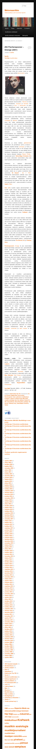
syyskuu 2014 (8, 560)
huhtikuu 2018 (8, 511)
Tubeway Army (12, 403)
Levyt (6, 684)
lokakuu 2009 (8, 644)
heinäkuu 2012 (8, 601)
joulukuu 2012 (8, 592)
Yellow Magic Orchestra (22, 156)
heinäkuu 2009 (8, 646)
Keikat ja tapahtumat (10, 679)
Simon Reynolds (19, 401)
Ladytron (12, 398)
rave (6, 747)
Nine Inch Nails (9, 740)
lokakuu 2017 (8, 520)
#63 (24, 240)
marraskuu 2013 (9, 577)
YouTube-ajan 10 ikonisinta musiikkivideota (16, 424)
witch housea (23, 328)
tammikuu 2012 (9, 612)
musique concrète (13, 736)
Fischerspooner (8, 397)
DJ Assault (7, 395)
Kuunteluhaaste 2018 (10, 682)
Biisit (6, 669)
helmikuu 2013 (8, 588)
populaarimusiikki (9, 743)
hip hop (9, 713)
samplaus (20, 746)
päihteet (22, 400)
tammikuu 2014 (9, 573)
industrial (24, 713)
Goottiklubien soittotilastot (11, 32)
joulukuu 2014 (8, 554)
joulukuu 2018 (8, 496)
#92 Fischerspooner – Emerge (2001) (14, 48)
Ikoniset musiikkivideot (11, 677)
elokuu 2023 (8, 462)
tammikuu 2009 (9, 650)
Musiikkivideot (8, 692)
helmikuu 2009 (8, 648)
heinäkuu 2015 (8, 550)
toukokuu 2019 (8, 487)
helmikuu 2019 (8, 492)
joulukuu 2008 (8, 652)
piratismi (18, 739)
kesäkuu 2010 (8, 631)
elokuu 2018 (8, 504)
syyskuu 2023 (8, 460)
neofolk (24, 736)
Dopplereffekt (14, 395)
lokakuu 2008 (8, 655)
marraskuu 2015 (9, 543)
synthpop (25, 401)
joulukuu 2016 (8, 530)
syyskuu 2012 (8, 597)
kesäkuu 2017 (8, 522)
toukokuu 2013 (8, 582)
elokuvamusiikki (10, 711)
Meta (6, 688)
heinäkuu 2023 (8, 464)
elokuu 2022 (8, 470)
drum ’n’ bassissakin (20, 105)
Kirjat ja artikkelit (9, 681)
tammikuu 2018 (9, 517)
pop (24, 740)
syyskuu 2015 (8, 547)
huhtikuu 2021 (8, 474)
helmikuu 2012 (8, 610)
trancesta (26, 103)
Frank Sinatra (17, 375)
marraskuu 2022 (9, 468)
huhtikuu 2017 (8, 526)
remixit (11, 746)
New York (17, 400)
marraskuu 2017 (9, 519)
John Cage (8, 717)
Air (29, 393)
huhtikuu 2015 (8, 552)
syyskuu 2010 (8, 625)
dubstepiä (7, 328)
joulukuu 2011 (8, 614)
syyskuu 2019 (8, 481)
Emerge (17, 246)
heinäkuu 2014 (8, 562)
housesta (18, 103)
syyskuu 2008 (8, 657)
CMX (6, 708)
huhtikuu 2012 (8, 607)
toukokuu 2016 (8, 537)
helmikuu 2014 (8, 571)
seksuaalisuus (10, 401)
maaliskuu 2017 (9, 528)
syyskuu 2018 (8, 502)
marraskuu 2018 (9, 498)
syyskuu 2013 (8, 580)
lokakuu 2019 (8, 479)
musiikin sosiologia (9, 400)
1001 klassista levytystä (11, 664)
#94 (30, 156)
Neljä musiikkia (9, 694)
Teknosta (24, 102)
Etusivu (7, 28)
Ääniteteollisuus (9, 666)
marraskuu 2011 (9, 616)
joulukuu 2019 (8, 477)
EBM (28, 708)
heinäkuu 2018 (8, 505)
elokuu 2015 (8, 548)
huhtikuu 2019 (8, 489)
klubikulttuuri (25, 397)
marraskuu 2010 (9, 622)
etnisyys (18, 711)
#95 (9, 188)
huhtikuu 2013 (8, 584)
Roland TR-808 (26, 154)
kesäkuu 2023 (8, 466)
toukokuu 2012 (8, 605)
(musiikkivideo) (11, 58)
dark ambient (11, 708)
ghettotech (19, 397)
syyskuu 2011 (8, 618)
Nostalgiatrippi (9, 696)
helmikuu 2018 (8, 515)
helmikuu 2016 (8, 539)
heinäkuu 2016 (8, 534)
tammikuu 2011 (9, 620)
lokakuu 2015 (8, 545)
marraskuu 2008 (9, 653)
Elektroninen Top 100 (15, 393)
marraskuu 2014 (9, 556)
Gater (14, 397)
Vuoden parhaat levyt (10, 701)
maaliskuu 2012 (9, 608)
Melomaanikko (12, 10)
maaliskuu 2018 (9, 513)
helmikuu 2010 (8, 638)
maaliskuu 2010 (9, 637)
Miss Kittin (25, 398)
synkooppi (21, 146)
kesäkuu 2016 (8, 535)
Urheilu (7, 699)
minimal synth (18, 398)
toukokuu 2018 (8, 509)
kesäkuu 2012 (8, 603)
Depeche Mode (21, 708)
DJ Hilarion (27, 28)
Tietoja (12, 28)
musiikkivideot (10, 733)
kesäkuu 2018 (8, 507)
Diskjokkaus (8, 671)
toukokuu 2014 (8, 565)
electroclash (21, 395)
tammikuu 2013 (9, 590)
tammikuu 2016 (9, 541)
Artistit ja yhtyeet (9, 667)
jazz (30, 714)
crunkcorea (14, 328)
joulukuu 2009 (8, 642)
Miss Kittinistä (9, 375)
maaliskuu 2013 (9, 586)
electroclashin (21, 73)
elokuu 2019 (8, 483)
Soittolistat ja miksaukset (11, 697)
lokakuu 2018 (8, 500)
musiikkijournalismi (15, 730)
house (15, 714)
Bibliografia (25, 35)
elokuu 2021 (8, 472)
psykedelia (17, 743)
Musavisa (7, 690)
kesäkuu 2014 (8, 563)
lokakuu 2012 (8, 595)
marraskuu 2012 (9, 593)
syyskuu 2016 (8, 532)
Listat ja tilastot (9, 686)
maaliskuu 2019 (9, 490)
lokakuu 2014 (8, 558)
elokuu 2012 (8, 599)
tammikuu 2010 (9, 640)
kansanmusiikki (15, 717)
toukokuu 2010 (8, 633)
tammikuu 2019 (9, 494)
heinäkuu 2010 (8, 629)
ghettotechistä (27, 143)
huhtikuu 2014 (8, 567)
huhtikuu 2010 (8, 635)
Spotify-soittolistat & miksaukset (12, 35)
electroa (15, 120)
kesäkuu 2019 (8, 485)
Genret (6, 675)
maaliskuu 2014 (9, 569)
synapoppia (7, 120)
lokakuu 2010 (8, 623)
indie (18, 714)
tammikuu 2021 (9, 475)
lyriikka (7, 723)
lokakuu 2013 (8, 578)
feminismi (25, 711)
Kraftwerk (7, 398)
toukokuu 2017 (8, 524)
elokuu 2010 (8, 627)
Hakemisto (19, 28)
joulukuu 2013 (8, 575)
